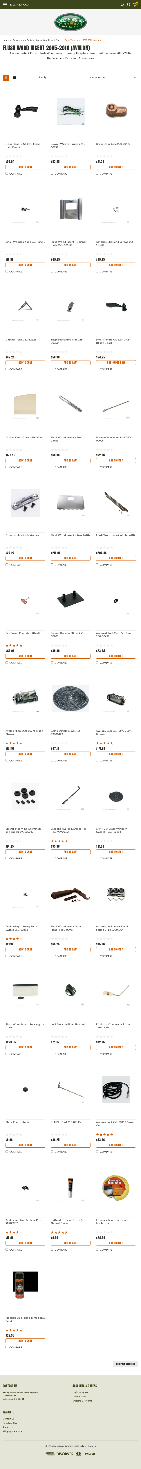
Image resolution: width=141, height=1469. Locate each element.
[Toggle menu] (5, 6)
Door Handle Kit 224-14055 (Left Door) (23, 145)
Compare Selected (125, 1364)
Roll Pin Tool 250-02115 (66, 1122)
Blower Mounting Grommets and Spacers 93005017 (23, 830)
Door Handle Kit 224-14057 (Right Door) (113, 341)
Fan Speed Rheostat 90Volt (23, 633)
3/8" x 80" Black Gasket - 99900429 (66, 732)
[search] (121, 4)
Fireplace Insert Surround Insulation (112, 1221)
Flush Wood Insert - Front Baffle (67, 439)
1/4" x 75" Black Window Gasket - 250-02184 (111, 830)
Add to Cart (25, 167)
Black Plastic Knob (17, 1122)
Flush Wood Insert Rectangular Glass (25, 1026)
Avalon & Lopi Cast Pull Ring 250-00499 (113, 634)
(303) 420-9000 (19, 4)
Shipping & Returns (82, 1400)
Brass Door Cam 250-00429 (113, 143)
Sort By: (43, 77)
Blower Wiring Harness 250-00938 (68, 145)
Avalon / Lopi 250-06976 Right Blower (24, 732)
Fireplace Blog (10, 1423)
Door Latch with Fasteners (22, 535)
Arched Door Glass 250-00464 (24, 437)
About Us (7, 1427)
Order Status (79, 1396)
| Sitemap (91, 1446)
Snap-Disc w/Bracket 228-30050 (67, 341)
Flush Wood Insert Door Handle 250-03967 (66, 928)
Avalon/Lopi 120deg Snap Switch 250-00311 (21, 928)
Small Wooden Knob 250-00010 (25, 241)
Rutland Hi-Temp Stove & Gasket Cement (67, 1221)
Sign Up (85, 1392)
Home (6, 40)
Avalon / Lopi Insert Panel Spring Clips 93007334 (112, 928)
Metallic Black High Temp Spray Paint (25, 1319)
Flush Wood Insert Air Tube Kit (115, 535)
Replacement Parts (22, 40)
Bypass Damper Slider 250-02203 (67, 634)
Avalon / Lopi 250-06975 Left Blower (114, 732)
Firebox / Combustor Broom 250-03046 (113, 1026)
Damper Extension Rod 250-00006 (113, 439)
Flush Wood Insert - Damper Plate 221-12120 (69, 243)
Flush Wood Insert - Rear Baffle (71, 535)
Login (75, 1392)
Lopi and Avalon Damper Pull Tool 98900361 (69, 830)
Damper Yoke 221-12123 (21, 339)
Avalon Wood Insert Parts (48, 40)
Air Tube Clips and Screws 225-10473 (115, 243)
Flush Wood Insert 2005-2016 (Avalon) (83, 40)
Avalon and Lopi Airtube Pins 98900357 (23, 1221)
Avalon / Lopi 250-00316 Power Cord (115, 1123)
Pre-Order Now (116, 362)
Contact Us (8, 1418)
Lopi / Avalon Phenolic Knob (68, 1024)
